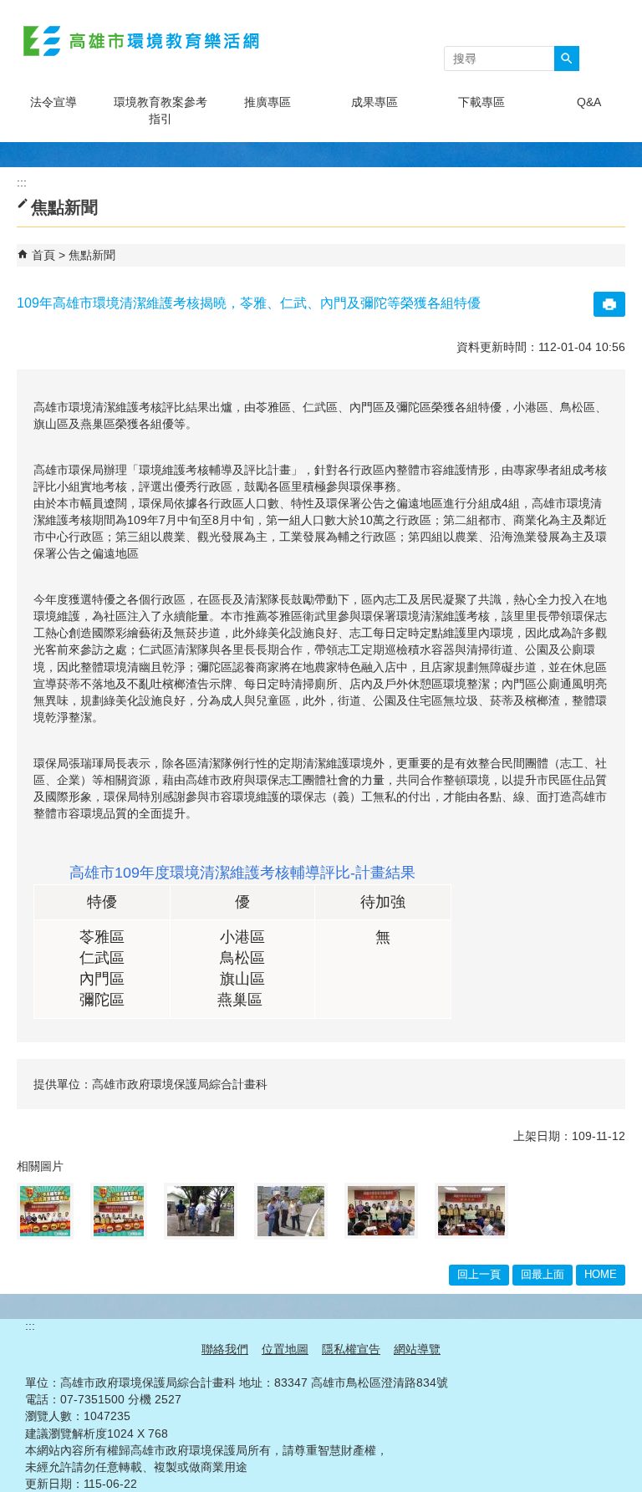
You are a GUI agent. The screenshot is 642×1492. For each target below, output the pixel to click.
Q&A (589, 102)
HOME (600, 1274)
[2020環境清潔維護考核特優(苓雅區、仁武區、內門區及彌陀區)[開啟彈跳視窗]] (45, 1211)
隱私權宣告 (351, 1349)
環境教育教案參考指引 (160, 110)
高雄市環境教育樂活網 (141, 41)
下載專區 (481, 102)
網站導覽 (417, 1349)
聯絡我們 (224, 1349)
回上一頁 (479, 1274)
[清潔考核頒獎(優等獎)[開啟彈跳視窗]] (471, 1211)
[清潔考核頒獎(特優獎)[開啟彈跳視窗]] (381, 1211)
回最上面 (542, 1274)
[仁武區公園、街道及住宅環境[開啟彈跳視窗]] (200, 1211)
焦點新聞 (92, 255)
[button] (566, 58)
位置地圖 (285, 1349)
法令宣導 (53, 102)
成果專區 (374, 102)
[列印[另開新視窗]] (609, 304)
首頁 (43, 255)
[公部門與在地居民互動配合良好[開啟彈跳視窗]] (291, 1211)
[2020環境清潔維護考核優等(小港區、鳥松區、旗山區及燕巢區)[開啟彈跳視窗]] (118, 1211)
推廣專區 (267, 102)
